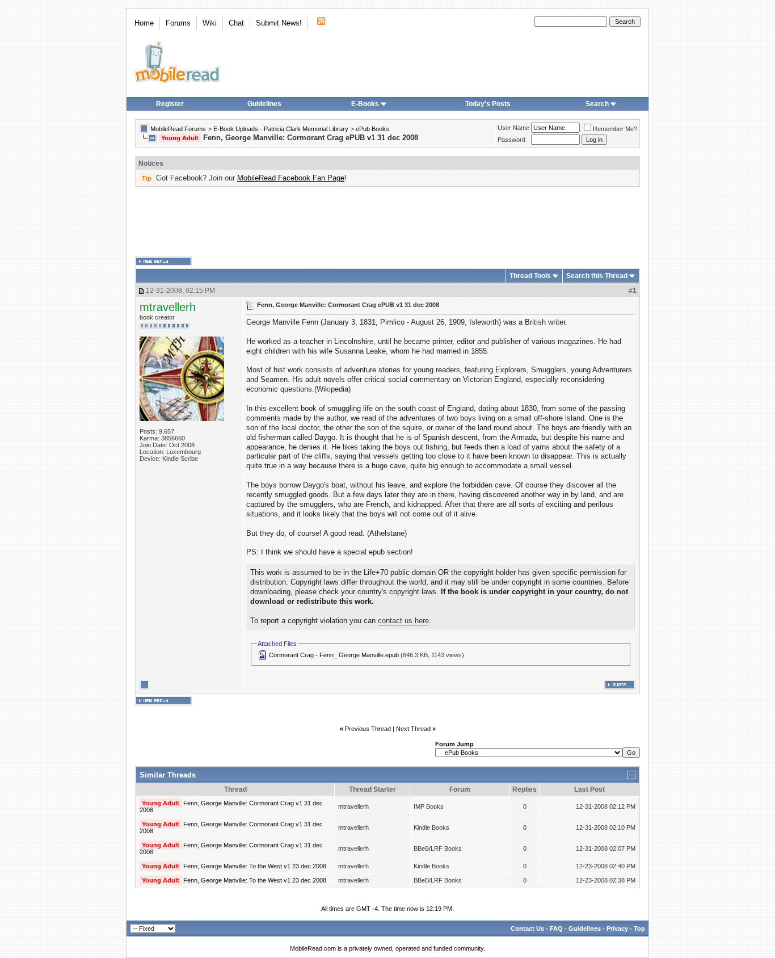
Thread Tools (530, 276)
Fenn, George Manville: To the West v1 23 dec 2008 (254, 866)
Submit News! (279, 23)
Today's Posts (488, 104)
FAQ (556, 928)
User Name (513, 127)
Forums (178, 23)
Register (170, 104)
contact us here (403, 620)
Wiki (210, 23)
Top (639, 928)
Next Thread (413, 728)
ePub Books (372, 128)
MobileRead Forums (178, 128)
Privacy (617, 928)
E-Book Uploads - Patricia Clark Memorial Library (280, 128)
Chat (236, 23)
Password (511, 139)
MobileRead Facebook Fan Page (290, 178)
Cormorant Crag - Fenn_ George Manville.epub (334, 655)
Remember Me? (615, 128)
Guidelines (264, 104)
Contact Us (527, 928)
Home (144, 23)
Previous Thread (368, 728)
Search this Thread (596, 276)
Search (597, 104)
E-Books (365, 104)
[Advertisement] (387, 221)
